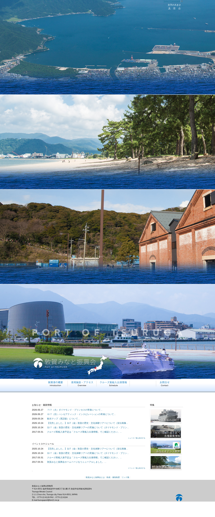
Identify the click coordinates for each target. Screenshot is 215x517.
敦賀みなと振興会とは (95, 477)
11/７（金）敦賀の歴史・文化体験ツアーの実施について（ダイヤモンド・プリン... (88, 427)
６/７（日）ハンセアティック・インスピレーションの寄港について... (81, 414)
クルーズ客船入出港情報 (113, 383)
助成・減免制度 (113, 477)
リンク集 (125, 477)
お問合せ (164, 383)
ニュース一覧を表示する (136, 438)
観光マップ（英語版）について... (63, 418)
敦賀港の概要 (55, 383)
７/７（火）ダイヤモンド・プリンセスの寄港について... (74, 410)
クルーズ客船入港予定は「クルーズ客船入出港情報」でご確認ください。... (84, 432)
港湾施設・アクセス (82, 383)
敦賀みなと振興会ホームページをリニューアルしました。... (76, 462)
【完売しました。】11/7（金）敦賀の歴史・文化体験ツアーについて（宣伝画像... (87, 423)
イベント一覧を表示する (136, 468)
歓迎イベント (143, 383)
